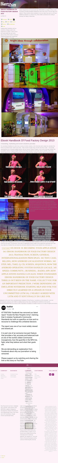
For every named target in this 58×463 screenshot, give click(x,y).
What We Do (3, 375)
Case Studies (37, 375)
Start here (5, 248)
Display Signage (13, 375)
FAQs (36, 374)
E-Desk (36, 378)
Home (2, 457)
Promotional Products (14, 374)
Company (2, 374)
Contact (2, 378)
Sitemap (3, 455)
